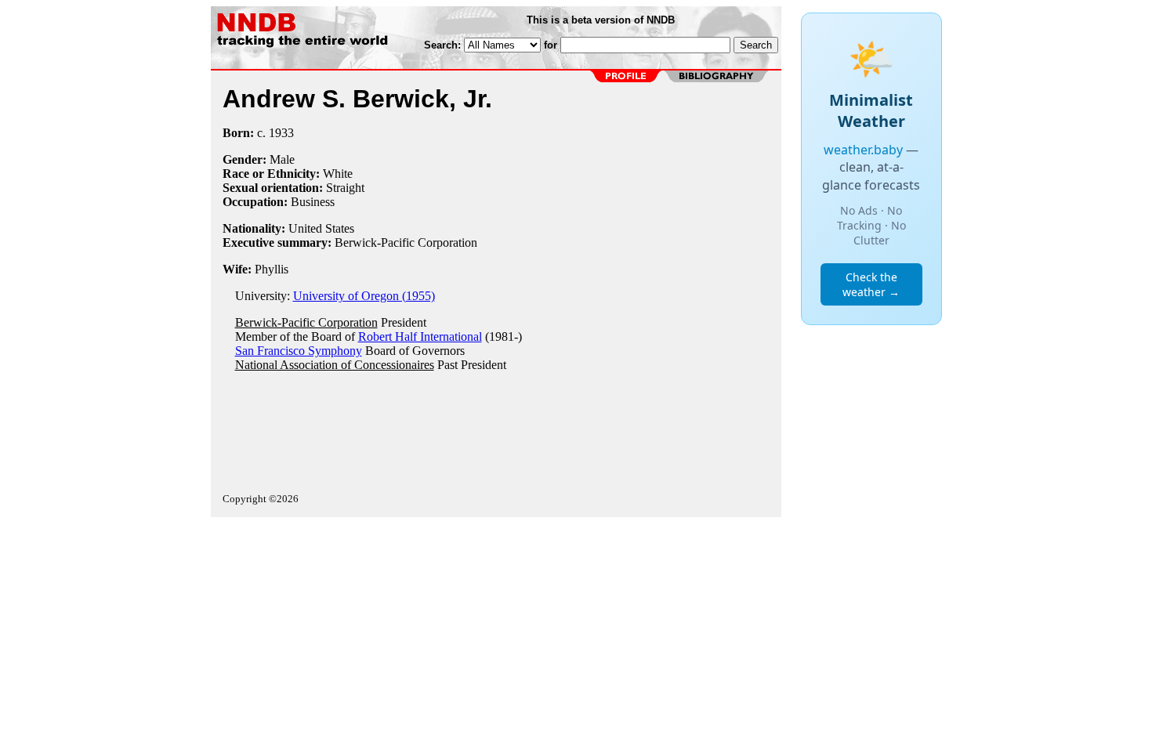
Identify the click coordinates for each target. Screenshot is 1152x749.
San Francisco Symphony (298, 350)
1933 (281, 132)
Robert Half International (420, 336)
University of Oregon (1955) (364, 295)
